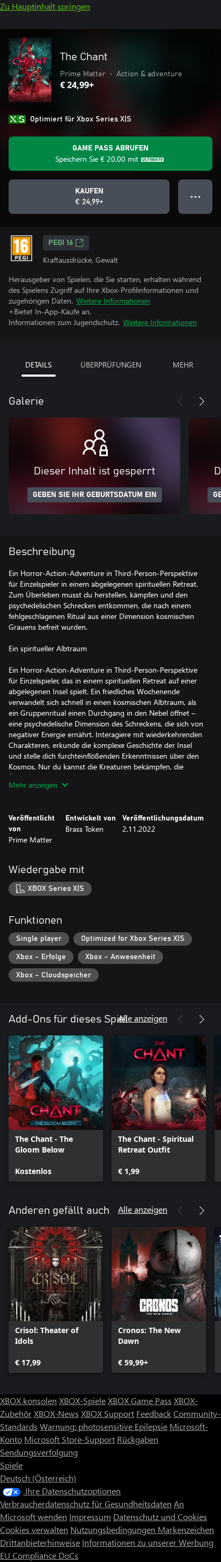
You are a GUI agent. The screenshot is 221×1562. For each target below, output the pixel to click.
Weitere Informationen (113, 301)
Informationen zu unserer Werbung (147, 1542)
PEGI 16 (60, 243)
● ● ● (195, 196)
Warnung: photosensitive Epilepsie (103, 1426)
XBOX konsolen (28, 1400)
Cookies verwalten (34, 1529)
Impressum (90, 1516)
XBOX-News (56, 1413)
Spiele (11, 1465)
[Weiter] (201, 401)
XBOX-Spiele (82, 1400)
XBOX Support (107, 1413)
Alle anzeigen (142, 1018)
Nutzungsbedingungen (114, 1529)
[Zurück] (180, 401)
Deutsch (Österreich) (38, 1478)
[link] (56, 1108)
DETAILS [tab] (38, 364)
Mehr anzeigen (33, 785)
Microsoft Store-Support (69, 1439)
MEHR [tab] (183, 364)
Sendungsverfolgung (39, 1452)
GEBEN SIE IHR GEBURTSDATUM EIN (95, 495)
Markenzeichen (186, 1529)
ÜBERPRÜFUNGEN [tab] (110, 364)
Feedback (153, 1413)
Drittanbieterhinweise (40, 1542)
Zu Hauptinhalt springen (45, 6)
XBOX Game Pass (140, 1400)
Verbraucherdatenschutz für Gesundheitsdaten (86, 1503)
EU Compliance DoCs (39, 1555)
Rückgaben (137, 1439)
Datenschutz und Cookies (160, 1516)
